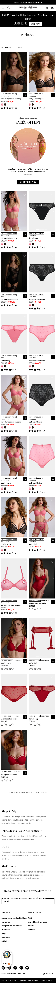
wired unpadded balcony (11, 99)
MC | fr (49, 973)
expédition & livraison (37, 921)
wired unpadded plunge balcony (10, 606)
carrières (6, 921)
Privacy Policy (9, 980)
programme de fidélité (12, 925)
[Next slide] (25, 72)
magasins (6, 937)
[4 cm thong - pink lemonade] (30, 244)
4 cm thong (33, 238)
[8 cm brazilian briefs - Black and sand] (33, 305)
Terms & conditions (28, 980)
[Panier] (52, 8)
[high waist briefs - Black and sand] (33, 427)
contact (31, 929)
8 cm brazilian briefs (37, 299)
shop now (35, 23)
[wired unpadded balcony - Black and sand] (5, 104)
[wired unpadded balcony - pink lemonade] (2, 104)
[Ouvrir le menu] (3, 8)
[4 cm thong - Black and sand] (33, 244)
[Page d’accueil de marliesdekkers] (28, 7)
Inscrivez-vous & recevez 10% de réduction (25, 898)
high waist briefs (35, 422)
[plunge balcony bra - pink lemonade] (30, 104)
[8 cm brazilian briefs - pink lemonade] (30, 305)
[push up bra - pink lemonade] (2, 488)
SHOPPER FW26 (28, 182)
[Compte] (47, 8)
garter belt (33, 544)
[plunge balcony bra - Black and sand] (33, 104)
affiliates (5, 941)
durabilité (6, 929)
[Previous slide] (3, 72)
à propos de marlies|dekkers (14, 918)
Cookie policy (47, 980)
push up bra (6, 483)
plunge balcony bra (36, 99)
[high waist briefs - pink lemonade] (30, 427)
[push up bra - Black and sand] (5, 488)
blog (4, 933)
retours (31, 925)
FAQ (30, 918)
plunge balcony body (9, 299)
